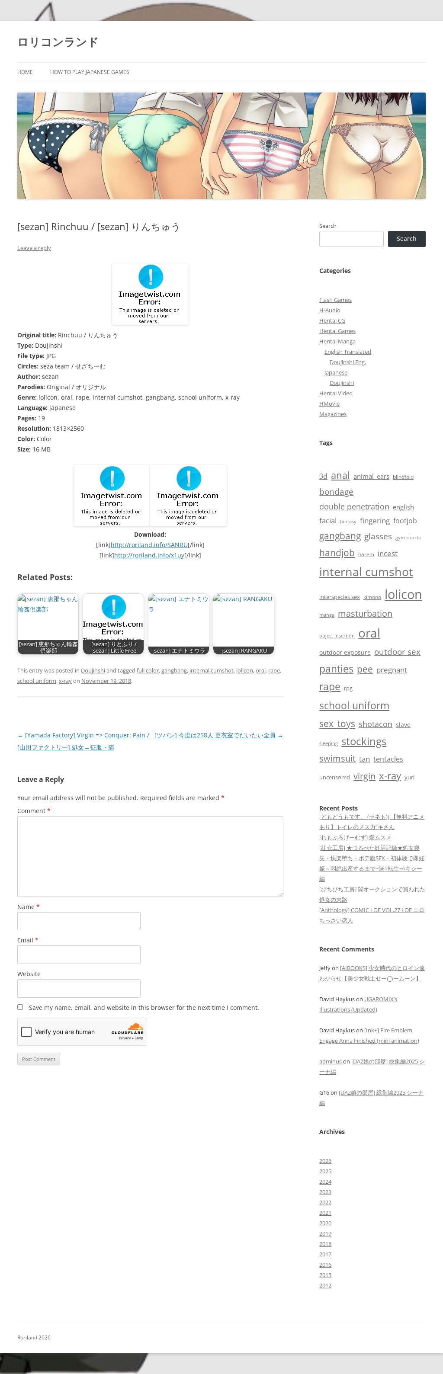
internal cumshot (211, 670)
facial (328, 520)
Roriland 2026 (34, 1337)
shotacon (375, 724)
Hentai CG (332, 320)
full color (148, 670)
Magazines (333, 414)
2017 (325, 1254)
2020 (325, 1223)
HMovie (329, 403)
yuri (409, 777)
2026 (325, 1161)
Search (328, 226)
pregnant (391, 670)
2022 (325, 1202)
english (403, 507)
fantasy (348, 521)
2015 (325, 1275)
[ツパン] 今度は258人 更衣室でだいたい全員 (218, 735)
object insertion (337, 635)
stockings (363, 741)
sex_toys (337, 723)
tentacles (388, 759)
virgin (364, 776)
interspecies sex (339, 597)
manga (326, 615)
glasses (378, 536)
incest (388, 553)
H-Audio (329, 310)
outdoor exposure (345, 652)
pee (365, 669)
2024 (325, 1181)
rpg (348, 688)
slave (403, 725)
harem (366, 554)
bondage (336, 491)
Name (28, 907)
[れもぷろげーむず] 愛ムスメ (355, 837)
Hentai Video (336, 393)
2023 (325, 1192)
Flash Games (335, 300)
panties (336, 669)
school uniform (36, 681)
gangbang (174, 670)
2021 (325, 1213)
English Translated (347, 352)
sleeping (328, 743)
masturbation (365, 613)
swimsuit (337, 758)
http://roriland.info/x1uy (149, 555)
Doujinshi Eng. (348, 362)
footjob (405, 520)
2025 (325, 1171)
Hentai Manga (337, 341)
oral (261, 670)
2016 (325, 1264)
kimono (372, 597)
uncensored (334, 777)
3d (323, 476)
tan (364, 758)
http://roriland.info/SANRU (149, 545)
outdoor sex (397, 651)
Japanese (335, 372)
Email (28, 940)
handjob (337, 552)
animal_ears (371, 476)
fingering (375, 520)
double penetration (354, 506)
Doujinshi (93, 670)
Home (25, 72)
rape (274, 670)
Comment (34, 811)
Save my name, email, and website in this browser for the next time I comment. (144, 1007)
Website (29, 974)
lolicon (244, 670)
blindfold (403, 476)
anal (340, 475)
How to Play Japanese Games (89, 72)
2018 (325, 1244)
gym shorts (408, 538)
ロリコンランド (58, 41)
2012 (325, 1285)
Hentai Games (337, 331)
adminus (330, 1061)
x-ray (65, 681)
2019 (325, 1233)
